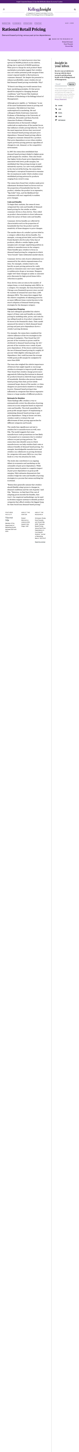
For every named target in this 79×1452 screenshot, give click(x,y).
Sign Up (71, 84)
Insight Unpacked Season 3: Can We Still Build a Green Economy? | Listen (39, 1)
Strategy (38, 23)
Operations (27, 23)
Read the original (40, 542)
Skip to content (5, 1)
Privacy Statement (61, 99)
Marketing (6, 23)
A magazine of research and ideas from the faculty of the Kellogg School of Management (39, 14)
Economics (17, 23)
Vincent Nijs (9, 518)
